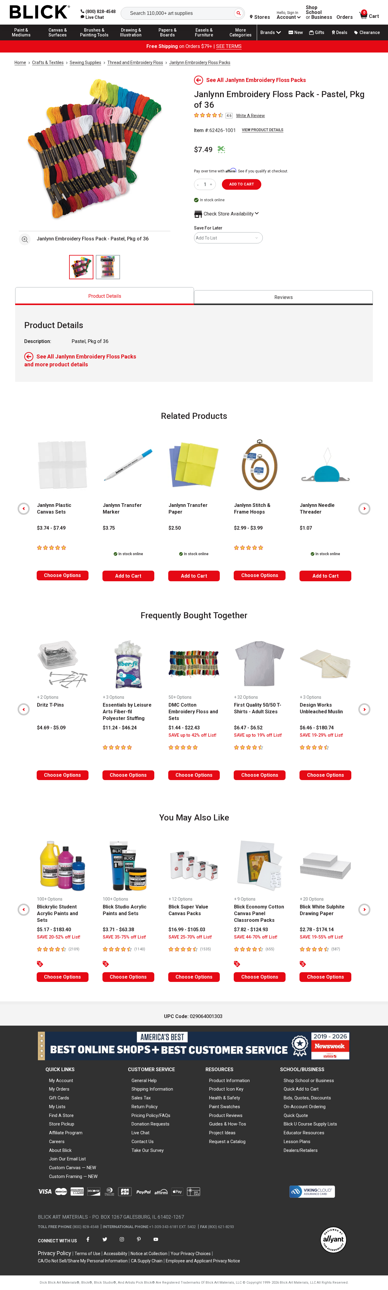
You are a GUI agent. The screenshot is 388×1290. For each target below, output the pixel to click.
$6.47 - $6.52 (248, 728)
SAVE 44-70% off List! (255, 937)
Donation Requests (150, 1124)
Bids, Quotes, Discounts (307, 1098)
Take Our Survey (148, 1150)
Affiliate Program (65, 1133)
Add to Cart (128, 576)
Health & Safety (224, 1098)
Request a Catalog (227, 1141)
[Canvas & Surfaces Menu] (57, 40)
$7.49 (203, 149)
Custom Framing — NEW (73, 1176)
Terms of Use (87, 1253)
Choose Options (62, 575)
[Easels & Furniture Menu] (204, 40)
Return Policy (145, 1106)
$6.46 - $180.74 (317, 728)
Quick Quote (296, 1115)
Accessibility (115, 1253)
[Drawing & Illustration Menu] (130, 40)
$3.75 (109, 528)
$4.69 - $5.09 (51, 728)
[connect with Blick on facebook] (88, 1243)
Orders (344, 17)
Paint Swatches (224, 1106)
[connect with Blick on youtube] (156, 1243)
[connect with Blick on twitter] (105, 1243)
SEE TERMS (229, 46)
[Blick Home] (40, 12)
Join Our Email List (67, 1159)
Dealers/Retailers (301, 1150)
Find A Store (61, 1115)
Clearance (370, 32)
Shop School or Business (309, 1080)
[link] (92, 17)
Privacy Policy (54, 1253)
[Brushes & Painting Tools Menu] (94, 40)
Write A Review (250, 115)
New (298, 32)
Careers (57, 1141)
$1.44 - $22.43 (184, 728)
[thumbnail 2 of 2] (108, 267)
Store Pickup (61, 1124)
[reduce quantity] (199, 184)
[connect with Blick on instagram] (122, 1243)
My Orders (59, 1089)
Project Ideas (222, 1133)
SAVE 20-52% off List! (58, 937)
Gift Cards (59, 1098)
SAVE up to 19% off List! (258, 735)
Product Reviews (225, 1115)
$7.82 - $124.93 (251, 929)
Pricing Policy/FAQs (151, 1115)
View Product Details (262, 130)
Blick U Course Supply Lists (310, 1124)
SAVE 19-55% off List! (321, 937)
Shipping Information (152, 1089)
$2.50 (175, 528)
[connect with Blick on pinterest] (139, 1243)
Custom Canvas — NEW (72, 1167)
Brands (267, 32)
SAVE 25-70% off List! (190, 937)
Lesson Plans (297, 1141)
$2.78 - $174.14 (317, 929)
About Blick (60, 1150)
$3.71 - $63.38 (118, 929)
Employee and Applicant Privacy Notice (203, 1260)
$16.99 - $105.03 (187, 929)
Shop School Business (319, 12)
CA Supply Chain (146, 1260)
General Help (144, 1080)
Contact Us (143, 1141)
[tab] (104, 296)
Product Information (229, 1080)
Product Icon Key (226, 1089)
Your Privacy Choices (191, 1253)
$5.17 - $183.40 (54, 929)
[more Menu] (240, 40)
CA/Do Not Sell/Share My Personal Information (83, 1260)
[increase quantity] (212, 184)
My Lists (57, 1106)
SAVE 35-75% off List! (124, 937)
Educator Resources (304, 1133)
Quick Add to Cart (301, 1089)
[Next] (364, 509)
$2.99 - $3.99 (248, 528)
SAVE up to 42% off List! (192, 735)
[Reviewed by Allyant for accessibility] (333, 1240)
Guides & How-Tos (227, 1124)
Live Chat (140, 1133)
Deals (341, 32)
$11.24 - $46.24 (120, 728)
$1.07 (306, 528)
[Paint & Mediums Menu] (21, 40)
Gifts (319, 32)
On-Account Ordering (305, 1106)
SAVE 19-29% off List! (321, 735)
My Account (61, 1080)
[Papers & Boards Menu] (167, 40)
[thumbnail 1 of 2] (81, 267)
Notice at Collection (149, 1253)
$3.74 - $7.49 (51, 528)
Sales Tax (141, 1098)
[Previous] (24, 509)
